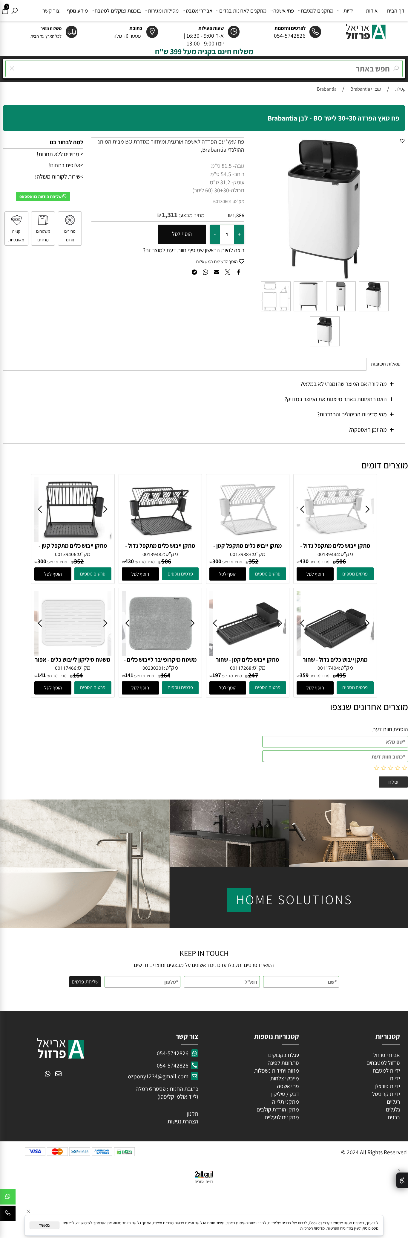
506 (341, 561)
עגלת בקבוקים (283, 1055)
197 (216, 675)
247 (253, 675)
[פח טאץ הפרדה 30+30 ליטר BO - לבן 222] (308, 311)
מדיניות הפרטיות (312, 1228)
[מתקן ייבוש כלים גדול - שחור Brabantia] (335, 653)
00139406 (65, 554)
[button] (315, 574)
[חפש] (14, 10)
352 (79, 561)
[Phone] (8, 1214)
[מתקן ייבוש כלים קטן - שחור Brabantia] (248, 653)
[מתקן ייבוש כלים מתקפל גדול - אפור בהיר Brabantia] (335, 539)
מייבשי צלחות (284, 1078)
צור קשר (51, 10)
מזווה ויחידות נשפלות (276, 1070)
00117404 (328, 668)
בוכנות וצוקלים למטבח (118, 10)
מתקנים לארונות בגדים (242, 10)
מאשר (44, 1225)
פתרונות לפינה (282, 1063)
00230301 (153, 668)
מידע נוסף (77, 10)
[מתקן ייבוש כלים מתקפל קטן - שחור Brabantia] (73, 539)
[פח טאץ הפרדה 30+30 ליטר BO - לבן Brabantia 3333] (341, 311)
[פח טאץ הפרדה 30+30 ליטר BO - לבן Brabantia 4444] (275, 311)
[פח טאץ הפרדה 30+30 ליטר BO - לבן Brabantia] (373, 311)
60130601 (222, 201)
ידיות (348, 10)
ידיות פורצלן (386, 1086)
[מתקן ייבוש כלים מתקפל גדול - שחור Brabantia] (160, 539)
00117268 (240, 668)
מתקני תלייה (285, 1101)
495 (341, 675)
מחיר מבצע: (191, 215)
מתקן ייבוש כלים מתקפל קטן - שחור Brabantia (73, 550)
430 (304, 561)
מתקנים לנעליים (282, 1117)
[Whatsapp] (8, 1198)
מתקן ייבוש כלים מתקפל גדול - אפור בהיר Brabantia (335, 550)
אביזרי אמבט (199, 10)
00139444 (328, 554)
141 (129, 675)
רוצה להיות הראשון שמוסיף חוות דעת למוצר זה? (193, 250)
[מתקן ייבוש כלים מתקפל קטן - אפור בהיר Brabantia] (248, 539)
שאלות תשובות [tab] (386, 364)
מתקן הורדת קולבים (277, 1109)
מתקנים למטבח (317, 10)
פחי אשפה (283, 10)
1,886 (238, 215)
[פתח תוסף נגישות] (402, 1180)
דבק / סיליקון (284, 1094)
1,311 (169, 214)
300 (41, 561)
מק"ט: (238, 201)
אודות (372, 10)
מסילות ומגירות (163, 10)
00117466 (65, 668)
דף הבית (395, 10)
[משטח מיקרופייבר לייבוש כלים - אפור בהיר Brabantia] (160, 653)
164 (165, 675)
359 (304, 675)
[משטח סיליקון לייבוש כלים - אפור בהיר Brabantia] (73, 653)
